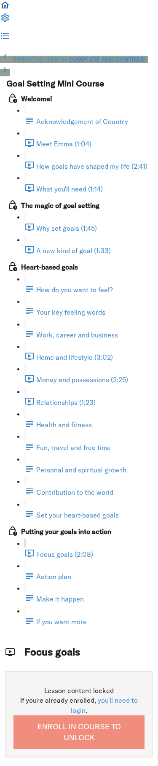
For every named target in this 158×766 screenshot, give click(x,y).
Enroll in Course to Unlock (79, 732)
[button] (5, 7)
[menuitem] (5, 20)
